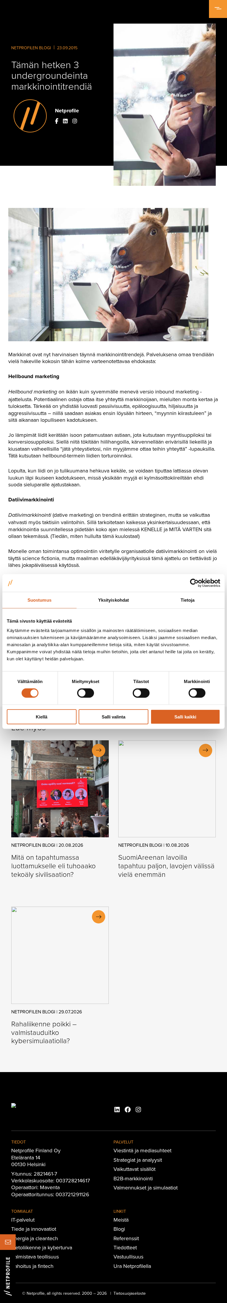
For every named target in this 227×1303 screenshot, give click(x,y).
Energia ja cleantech (34, 1238)
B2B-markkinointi (133, 1178)
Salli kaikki (185, 716)
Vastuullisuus (128, 1256)
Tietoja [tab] (188, 600)
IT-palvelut (23, 1219)
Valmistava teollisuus (35, 1256)
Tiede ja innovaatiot (33, 1229)
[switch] (85, 693)
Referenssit (126, 1238)
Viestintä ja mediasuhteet (142, 1150)
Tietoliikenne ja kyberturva (41, 1247)
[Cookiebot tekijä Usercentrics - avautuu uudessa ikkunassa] (194, 583)
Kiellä (41, 716)
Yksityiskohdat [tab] (113, 600)
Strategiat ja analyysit (138, 1159)
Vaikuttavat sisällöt (134, 1169)
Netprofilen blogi (31, 48)
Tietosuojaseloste (130, 1293)
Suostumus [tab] (39, 600)
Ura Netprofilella (132, 1266)
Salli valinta (113, 716)
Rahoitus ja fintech (32, 1266)
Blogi (119, 1229)
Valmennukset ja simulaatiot (146, 1187)
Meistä (121, 1219)
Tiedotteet (125, 1247)
